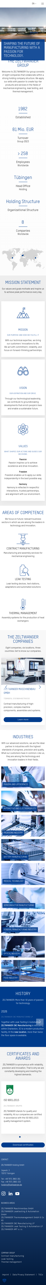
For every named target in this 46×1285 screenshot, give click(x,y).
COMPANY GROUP (8, 1253)
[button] (42, 3)
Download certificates (23, 1145)
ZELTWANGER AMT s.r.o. (12, 1229)
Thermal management (11, 1262)
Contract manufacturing (23, 548)
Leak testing (23, 579)
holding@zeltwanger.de (11, 1185)
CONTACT (4, 1160)
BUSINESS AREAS (8, 1203)
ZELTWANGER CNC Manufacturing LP (17, 1224)
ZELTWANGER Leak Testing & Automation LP (22, 1226)
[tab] (20, 1137)
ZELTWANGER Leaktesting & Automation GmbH (20, 1213)
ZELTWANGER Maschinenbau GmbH (17, 1209)
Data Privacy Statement (24, 1275)
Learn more (23, 720)
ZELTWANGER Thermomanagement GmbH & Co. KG (23, 1219)
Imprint (5, 1275)
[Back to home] (11, 3)
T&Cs (40, 1275)
